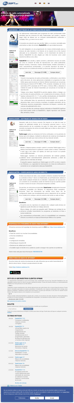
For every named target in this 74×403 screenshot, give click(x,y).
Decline (37, 398)
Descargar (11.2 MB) (40, 142)
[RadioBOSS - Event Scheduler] (13, 73)
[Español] (44, 3)
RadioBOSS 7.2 (19, 326)
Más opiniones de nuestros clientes (16, 301)
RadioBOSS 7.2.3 (20, 318)
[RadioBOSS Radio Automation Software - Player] (13, 62)
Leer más (28, 72)
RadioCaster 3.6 (19, 363)
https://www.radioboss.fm (57, 227)
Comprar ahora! (55, 72)
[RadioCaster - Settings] (13, 201)
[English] (35, 3)
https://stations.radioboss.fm (20, 267)
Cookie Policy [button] (66, 392)
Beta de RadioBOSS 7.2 (22, 351)
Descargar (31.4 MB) (41, 72)
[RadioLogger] (13, 140)
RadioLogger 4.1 (20, 357)
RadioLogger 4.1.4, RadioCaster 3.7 (20, 343)
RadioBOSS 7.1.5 (20, 370)
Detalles (9, 312)
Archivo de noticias (20, 383)
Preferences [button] (37, 394)
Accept (52, 398)
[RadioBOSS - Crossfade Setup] (13, 92)
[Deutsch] (40, 3)
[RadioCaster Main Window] (13, 193)
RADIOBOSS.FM (37, 251)
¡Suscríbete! (28, 309)
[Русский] (49, 3)
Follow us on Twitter (16, 385)
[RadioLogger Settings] (13, 146)
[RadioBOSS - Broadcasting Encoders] (13, 81)
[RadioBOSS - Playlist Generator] (13, 99)
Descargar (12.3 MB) (40, 199)
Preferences (22, 398)
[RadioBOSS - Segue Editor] (13, 105)
